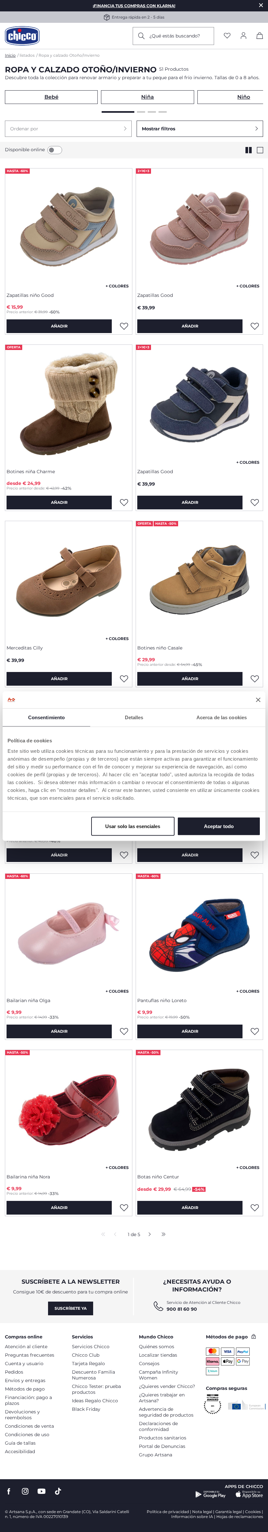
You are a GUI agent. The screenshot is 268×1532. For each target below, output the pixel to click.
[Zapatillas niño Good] (68, 228)
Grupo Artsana (155, 1455)
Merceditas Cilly (25, 648)
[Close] (261, 5)
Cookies (253, 1511)
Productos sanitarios (162, 1438)
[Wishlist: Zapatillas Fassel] (254, 855)
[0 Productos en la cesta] (260, 37)
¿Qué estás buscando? (174, 36)
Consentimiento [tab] (46, 717)
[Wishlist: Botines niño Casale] (254, 679)
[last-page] (162, 1234)
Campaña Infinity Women (158, 1375)
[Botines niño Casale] (199, 580)
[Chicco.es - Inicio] (22, 36)
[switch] (54, 150)
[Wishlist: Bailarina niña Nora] (124, 1208)
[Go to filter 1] (118, 112)
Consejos (149, 1363)
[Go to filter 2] (141, 112)
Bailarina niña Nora (28, 1177)
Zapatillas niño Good (30, 295)
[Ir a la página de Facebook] (9, 1491)
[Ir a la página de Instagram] (25, 1491)
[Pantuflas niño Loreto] (199, 933)
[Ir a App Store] (249, 1494)
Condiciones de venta (29, 1426)
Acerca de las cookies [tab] (221, 717)
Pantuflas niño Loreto (162, 1000)
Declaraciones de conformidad (158, 1426)
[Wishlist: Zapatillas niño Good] (124, 326)
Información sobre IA (192, 1516)
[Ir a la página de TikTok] (58, 1491)
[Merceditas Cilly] (68, 580)
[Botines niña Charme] (68, 404)
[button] (68, 129)
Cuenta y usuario (24, 1363)
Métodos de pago (25, 1389)
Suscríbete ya (71, 1308)
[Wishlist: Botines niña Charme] (124, 502)
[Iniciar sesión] (243, 36)
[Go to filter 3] (152, 112)
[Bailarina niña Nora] (68, 1109)
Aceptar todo (219, 826)
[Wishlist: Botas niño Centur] (254, 1208)
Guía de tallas (20, 1443)
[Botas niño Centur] (199, 1109)
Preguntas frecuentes (29, 1355)
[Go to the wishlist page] (227, 36)
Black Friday (86, 1409)
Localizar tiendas (158, 1355)
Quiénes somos (156, 1347)
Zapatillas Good (155, 295)
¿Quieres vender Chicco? (167, 1386)
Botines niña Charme (31, 471)
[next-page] (148, 1234)
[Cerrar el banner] (258, 699)
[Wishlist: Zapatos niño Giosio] (124, 855)
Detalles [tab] (134, 717)
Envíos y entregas (25, 1380)
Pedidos (14, 1372)
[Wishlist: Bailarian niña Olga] (124, 1031)
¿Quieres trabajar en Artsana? (162, 1398)
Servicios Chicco (90, 1347)
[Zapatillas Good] (199, 228)
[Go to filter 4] (163, 112)
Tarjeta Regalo (88, 1363)
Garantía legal (228, 1511)
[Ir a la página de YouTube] (41, 1491)
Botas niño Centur (158, 1177)
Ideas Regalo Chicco (95, 1401)
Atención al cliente (26, 1347)
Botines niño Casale (159, 648)
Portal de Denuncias (162, 1446)
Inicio (10, 55)
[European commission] (247, 1404)
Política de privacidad (168, 1511)
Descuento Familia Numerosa (93, 1375)
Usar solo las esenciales (132, 826)
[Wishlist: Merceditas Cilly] (124, 679)
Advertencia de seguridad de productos (166, 1412)
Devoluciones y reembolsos (22, 1415)
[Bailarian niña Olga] (68, 933)
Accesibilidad (20, 1451)
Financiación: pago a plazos (28, 1400)
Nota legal (202, 1511)
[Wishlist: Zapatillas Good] (254, 326)
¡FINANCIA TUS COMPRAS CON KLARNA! (134, 5)
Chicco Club (85, 1355)
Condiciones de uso (27, 1434)
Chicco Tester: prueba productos (96, 1389)
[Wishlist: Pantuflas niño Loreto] (254, 1031)
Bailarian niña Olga (28, 1000)
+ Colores (117, 286)
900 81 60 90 (182, 1309)
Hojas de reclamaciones (239, 1516)
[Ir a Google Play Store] (210, 1494)
